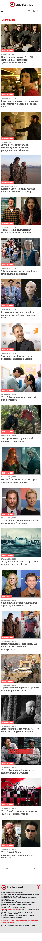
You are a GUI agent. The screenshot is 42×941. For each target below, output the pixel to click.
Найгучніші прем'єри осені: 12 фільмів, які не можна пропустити (19, 646)
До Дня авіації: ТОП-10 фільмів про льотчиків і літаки (19, 563)
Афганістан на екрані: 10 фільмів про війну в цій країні (20, 689)
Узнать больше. (6, 927)
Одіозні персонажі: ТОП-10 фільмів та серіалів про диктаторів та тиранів (17, 59)
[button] (34, 11)
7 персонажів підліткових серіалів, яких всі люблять (16, 231)
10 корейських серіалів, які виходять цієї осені (17, 440)
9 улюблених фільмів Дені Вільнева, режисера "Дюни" (17, 357)
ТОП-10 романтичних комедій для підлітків (19, 398)
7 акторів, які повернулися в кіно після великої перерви (20, 522)
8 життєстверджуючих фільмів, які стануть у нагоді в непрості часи (19, 103)
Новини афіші (7, 51)
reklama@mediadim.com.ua (9, 909)
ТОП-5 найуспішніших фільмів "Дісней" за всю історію (19, 812)
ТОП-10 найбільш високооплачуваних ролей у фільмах (17, 854)
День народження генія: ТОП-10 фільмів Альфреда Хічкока (20, 730)
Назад (6, 869)
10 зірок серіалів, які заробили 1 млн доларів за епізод (20, 272)
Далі (35, 868)
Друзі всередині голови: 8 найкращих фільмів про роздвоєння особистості (16, 147)
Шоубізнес (6, 596)
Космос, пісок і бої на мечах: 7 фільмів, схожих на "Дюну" (19, 190)
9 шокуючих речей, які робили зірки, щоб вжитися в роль (19, 604)
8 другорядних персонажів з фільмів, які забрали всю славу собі (19, 314)
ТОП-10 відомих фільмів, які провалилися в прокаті (18, 771)
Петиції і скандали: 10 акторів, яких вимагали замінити (19, 481)
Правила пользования (7, 920)
